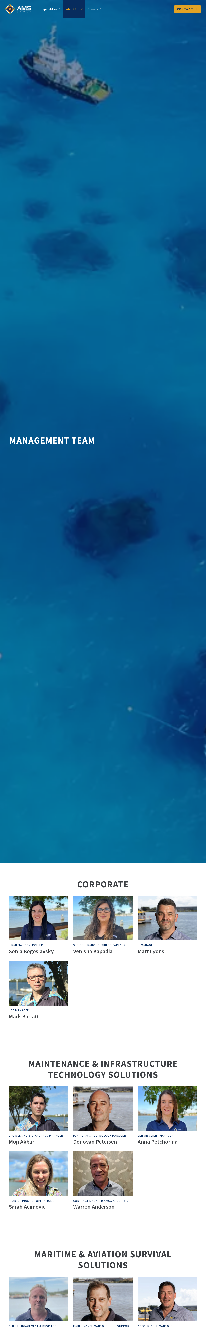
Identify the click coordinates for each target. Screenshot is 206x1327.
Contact (185, 9)
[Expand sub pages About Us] (82, 9)
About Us (72, 9)
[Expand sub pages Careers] (101, 9)
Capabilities (49, 9)
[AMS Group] (17, 9)
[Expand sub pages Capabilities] (60, 9)
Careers (93, 9)
